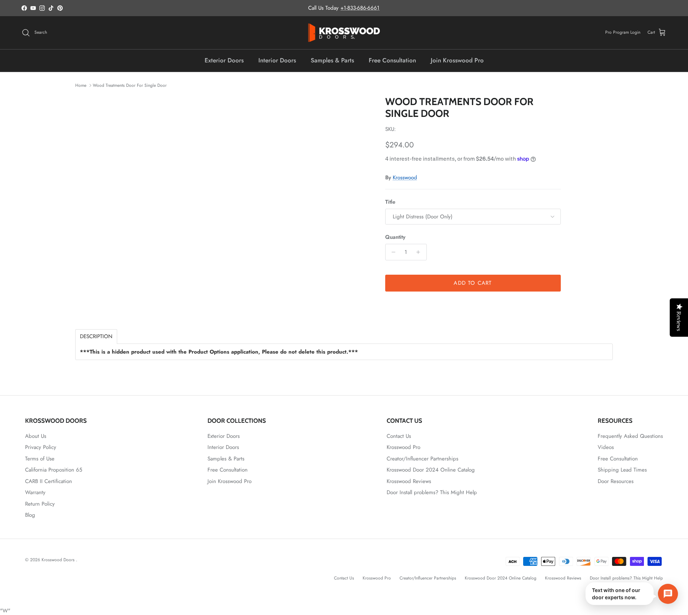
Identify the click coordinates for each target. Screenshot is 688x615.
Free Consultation (392, 60)
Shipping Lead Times (622, 470)
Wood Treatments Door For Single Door (130, 85)
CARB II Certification (48, 481)
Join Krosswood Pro (457, 60)
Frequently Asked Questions (630, 436)
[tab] (96, 336)
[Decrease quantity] (392, 252)
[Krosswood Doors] (344, 32)
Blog (30, 515)
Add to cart (473, 283)
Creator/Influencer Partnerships (422, 459)
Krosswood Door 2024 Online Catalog (431, 470)
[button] (632, 593)
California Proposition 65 (53, 470)
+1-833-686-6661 (359, 8)
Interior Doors (277, 60)
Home (80, 85)
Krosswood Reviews (409, 481)
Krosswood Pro (403, 447)
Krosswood (405, 177)
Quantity (395, 237)
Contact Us (399, 436)
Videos (606, 447)
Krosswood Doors (59, 560)
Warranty (35, 492)
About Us (35, 436)
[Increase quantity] (420, 252)
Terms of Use (39, 459)
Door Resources (616, 481)
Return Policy (40, 504)
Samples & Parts (332, 60)
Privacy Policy (40, 447)
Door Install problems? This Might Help (432, 492)
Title (390, 202)
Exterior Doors (224, 60)
